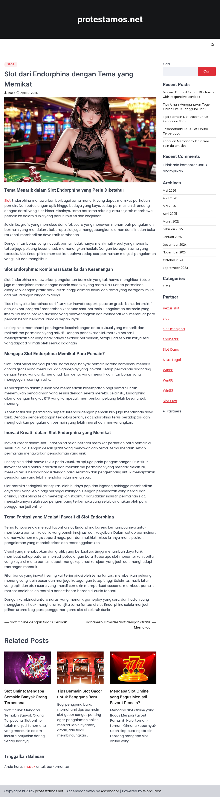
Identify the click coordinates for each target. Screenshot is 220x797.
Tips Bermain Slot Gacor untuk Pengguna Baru (79, 694)
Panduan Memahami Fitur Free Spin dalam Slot (186, 143)
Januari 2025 (172, 237)
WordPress (152, 791)
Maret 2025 (171, 221)
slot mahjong (174, 328)
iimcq (11, 93)
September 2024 (175, 268)
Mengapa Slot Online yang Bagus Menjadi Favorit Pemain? (129, 697)
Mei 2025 (169, 206)
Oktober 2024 (173, 260)
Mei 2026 (169, 190)
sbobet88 (171, 339)
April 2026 (170, 198)
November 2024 (175, 252)
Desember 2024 (175, 244)
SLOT (10, 64)
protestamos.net (110, 19)
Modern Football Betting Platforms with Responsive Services (188, 94)
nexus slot (171, 308)
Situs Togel (172, 359)
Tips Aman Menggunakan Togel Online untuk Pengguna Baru (186, 106)
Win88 (168, 370)
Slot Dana (171, 349)
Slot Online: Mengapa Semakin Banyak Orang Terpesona (25, 697)
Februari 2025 (173, 229)
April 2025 (170, 214)
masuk (29, 766)
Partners (174, 411)
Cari (166, 64)
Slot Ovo (170, 400)
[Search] (212, 45)
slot (166, 318)
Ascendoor (110, 791)
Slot (8, 200)
